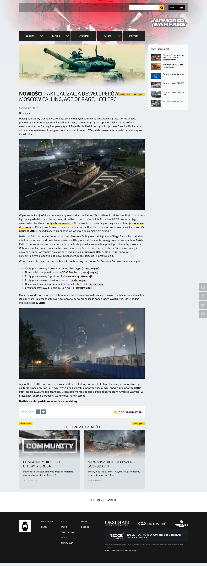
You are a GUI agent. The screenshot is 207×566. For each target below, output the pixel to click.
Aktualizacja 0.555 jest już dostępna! (173, 65)
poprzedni (125, 94)
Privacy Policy (130, 550)
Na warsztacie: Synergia (174, 74)
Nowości (31, 93)
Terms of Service (117, 550)
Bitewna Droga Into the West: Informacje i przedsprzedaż (173, 57)
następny (138, 94)
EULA (107, 550)
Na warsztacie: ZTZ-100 (173, 83)
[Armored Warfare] (169, 23)
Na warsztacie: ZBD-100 (173, 101)
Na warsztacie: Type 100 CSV (173, 93)
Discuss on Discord (130, 412)
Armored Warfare (25, 526)
